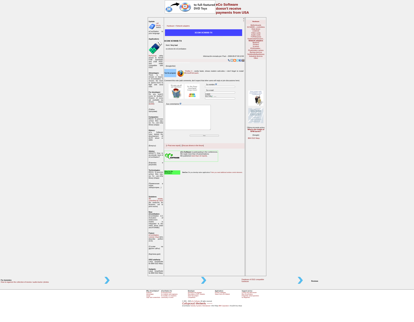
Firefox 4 (188, 71)
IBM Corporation (224, 306)
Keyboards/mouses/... (256, 39)
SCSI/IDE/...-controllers (256, 27)
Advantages (150, 294)
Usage (148, 296)
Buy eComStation (247, 294)
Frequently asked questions (250, 296)
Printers (256, 44)
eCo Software (195, 301)
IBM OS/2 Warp (254, 138)
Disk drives (256, 29)
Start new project (193, 296)
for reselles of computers (169, 296)
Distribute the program (195, 292)
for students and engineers (169, 294)
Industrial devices (256, 56)
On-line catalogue (220, 292)
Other (256, 58)
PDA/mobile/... (255, 48)
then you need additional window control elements (226, 172)
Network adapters (183, 26)
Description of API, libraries (196, 294)
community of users (167, 297)
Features (149, 292)
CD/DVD (255, 31)
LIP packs (158, 24)
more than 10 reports (199, 156)
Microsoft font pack (191, 73)
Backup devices (256, 52)
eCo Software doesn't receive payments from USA (232, 8)
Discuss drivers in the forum (192, 145)
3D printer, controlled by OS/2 (156, 200)
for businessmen (166, 292)
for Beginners (246, 297)
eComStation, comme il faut (154, 236)
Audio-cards (255, 35)
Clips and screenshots (153, 297)
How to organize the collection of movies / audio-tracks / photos (25, 282)
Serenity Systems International (200, 306)
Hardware (170, 26)
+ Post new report (173, 145)
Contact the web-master (249, 292)
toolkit (151, 104)
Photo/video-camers (255, 50)
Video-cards (255, 33)
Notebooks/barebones (255, 54)
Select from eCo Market (222, 294)
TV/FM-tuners (256, 37)
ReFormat (152, 56)
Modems (256, 43)
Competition (191, 297)
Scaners (256, 46)
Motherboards (256, 25)
